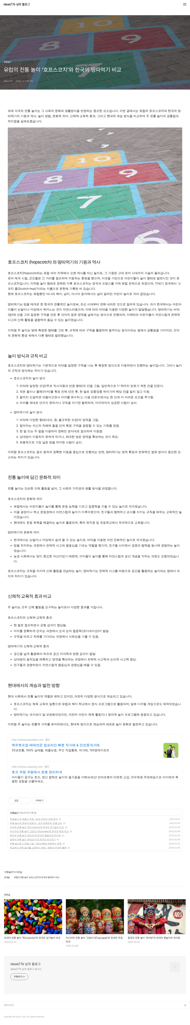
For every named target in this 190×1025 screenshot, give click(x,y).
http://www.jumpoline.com (27, 739)
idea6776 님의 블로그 (17, 4)
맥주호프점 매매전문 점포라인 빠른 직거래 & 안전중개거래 (56, 745)
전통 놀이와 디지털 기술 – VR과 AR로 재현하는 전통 (35, 843)
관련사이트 (9, 1005)
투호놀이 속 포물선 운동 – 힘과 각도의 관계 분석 (34, 819)
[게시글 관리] (26, 800)
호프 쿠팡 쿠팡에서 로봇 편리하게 (37, 772)
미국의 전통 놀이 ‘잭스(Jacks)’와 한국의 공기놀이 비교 (37, 827)
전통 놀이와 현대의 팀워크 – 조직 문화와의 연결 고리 (36, 823)
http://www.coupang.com (27, 766)
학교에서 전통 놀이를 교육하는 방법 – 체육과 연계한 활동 (38, 847)
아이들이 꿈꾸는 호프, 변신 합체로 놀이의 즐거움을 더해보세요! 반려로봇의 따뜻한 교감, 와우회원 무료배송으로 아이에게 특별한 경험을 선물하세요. (95, 779)
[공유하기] (21, 800)
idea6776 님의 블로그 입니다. (26, 969)
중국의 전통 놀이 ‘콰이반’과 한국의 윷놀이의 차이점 (35, 835)
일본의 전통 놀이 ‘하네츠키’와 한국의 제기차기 (33, 839)
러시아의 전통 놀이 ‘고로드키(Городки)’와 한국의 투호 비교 (39, 831)
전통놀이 (14, 812)
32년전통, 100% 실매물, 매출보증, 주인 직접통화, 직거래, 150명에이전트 (60, 750)
